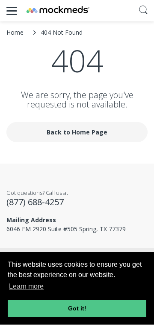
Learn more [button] (26, 286)
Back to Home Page (77, 132)
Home (15, 32)
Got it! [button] (77, 308)
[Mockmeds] (58, 10)
